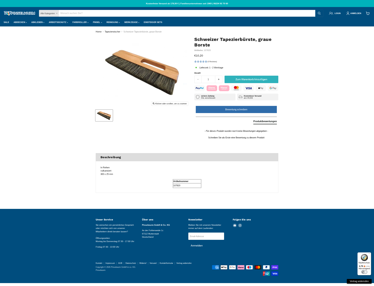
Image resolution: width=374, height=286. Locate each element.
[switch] (364, 272)
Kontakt (99, 263)
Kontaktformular (166, 263)
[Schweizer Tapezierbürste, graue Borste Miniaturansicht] (104, 115)
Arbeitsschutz (58, 22)
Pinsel (97, 22)
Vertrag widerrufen (184, 263)
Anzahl (197, 73)
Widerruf (142, 263)
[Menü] (369, 254)
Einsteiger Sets (153, 22)
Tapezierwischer (112, 31)
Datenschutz (130, 263)
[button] (236, 62)
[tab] (265, 122)
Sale (6, 22)
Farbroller (79, 22)
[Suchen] (319, 13)
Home (99, 31)
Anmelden (197, 245)
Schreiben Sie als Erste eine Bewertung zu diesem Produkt (236, 137)
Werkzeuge (131, 22)
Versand (153, 263)
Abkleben (37, 22)
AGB (120, 263)
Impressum (110, 263)
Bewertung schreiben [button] (236, 109)
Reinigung (113, 22)
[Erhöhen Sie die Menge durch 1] (218, 79)
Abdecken (20, 22)
